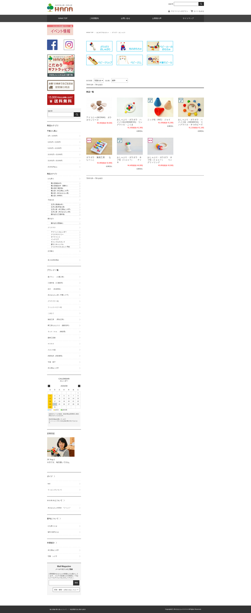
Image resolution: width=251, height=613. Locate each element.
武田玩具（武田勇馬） (55, 356)
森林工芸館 (52, 338)
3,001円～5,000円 (54, 142)
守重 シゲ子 (52, 556)
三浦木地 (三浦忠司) (55, 283)
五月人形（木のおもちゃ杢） (61, 212)
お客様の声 (156, 18)
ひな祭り (51, 179)
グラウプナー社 (53, 301)
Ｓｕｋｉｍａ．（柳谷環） (57, 331)
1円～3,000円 (52, 136)
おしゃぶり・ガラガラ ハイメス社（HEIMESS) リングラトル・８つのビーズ (190, 122)
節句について (53, 519)
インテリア (55, 239)
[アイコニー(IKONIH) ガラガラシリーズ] (99, 106)
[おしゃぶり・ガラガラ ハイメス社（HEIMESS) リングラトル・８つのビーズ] (191, 107)
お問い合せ (125, 18)
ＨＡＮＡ (51, 344)
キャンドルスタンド (58, 242)
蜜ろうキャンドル (57, 244)
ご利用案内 (94, 18)
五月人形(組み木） (57, 204)
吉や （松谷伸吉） (55, 289)
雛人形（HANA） (57, 196)
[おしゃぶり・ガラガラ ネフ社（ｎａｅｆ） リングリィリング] (160, 146)
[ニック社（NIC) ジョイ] (160, 107)
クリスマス (52, 227)
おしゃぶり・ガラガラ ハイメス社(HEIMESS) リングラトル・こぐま (129, 122)
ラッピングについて (55, 490)
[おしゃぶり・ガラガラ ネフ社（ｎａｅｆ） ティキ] (130, 146)
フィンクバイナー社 (55, 307)
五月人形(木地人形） (58, 207)
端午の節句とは (53, 532)
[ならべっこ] (99, 146)
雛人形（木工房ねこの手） (60, 191)
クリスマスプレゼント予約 (60, 247)
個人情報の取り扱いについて (58, 609)
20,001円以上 (52, 167)
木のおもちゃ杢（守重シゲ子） (59, 295)
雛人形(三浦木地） (57, 188)
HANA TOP (62, 18)
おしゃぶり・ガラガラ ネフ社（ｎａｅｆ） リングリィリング (159, 159)
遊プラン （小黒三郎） (56, 277)
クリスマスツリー (57, 234)
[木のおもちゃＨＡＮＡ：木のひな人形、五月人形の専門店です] (60, 11)
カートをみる (199, 11)
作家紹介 (51, 543)
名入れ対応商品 (53, 260)
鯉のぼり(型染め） (57, 223)
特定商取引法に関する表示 (78, 609)
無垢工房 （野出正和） (56, 319)
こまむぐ (51, 313)
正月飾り (51, 251)
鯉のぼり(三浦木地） (58, 214)
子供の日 (51, 200)
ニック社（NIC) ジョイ (158, 119)
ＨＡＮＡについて (54, 500)
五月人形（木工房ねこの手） (61, 209)
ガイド (50, 476)
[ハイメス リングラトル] (130, 107)
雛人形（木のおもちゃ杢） (60, 193)
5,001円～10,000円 (54, 148)
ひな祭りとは (52, 526)
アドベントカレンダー (59, 232)
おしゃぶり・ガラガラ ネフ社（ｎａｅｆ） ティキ (129, 159)
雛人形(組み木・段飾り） (60, 186)
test (49, 484)
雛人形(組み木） (56, 183)
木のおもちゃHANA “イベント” (59, 508)
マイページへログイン (179, 11)
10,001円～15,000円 (55, 154)
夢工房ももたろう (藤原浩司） (59, 325)
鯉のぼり (51, 219)
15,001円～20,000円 (55, 161)
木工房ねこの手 (53, 368)
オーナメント (55, 237)
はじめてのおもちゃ (102, 32)
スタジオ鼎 (52, 350)
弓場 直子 (52, 362)
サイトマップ (188, 18)
